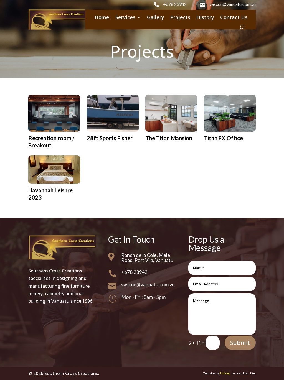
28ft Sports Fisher (110, 138)
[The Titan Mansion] (171, 113)
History (205, 17)
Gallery (155, 17)
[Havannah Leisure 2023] (54, 169)
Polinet (225, 373)
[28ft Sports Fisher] (112, 113)
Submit (240, 342)
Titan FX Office (223, 138)
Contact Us (233, 17)
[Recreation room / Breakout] (54, 113)
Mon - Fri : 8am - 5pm (143, 297)
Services (125, 17)
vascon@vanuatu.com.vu (232, 4)
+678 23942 (175, 4)
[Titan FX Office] (229, 113)
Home (102, 17)
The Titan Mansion (168, 138)
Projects (180, 17)
